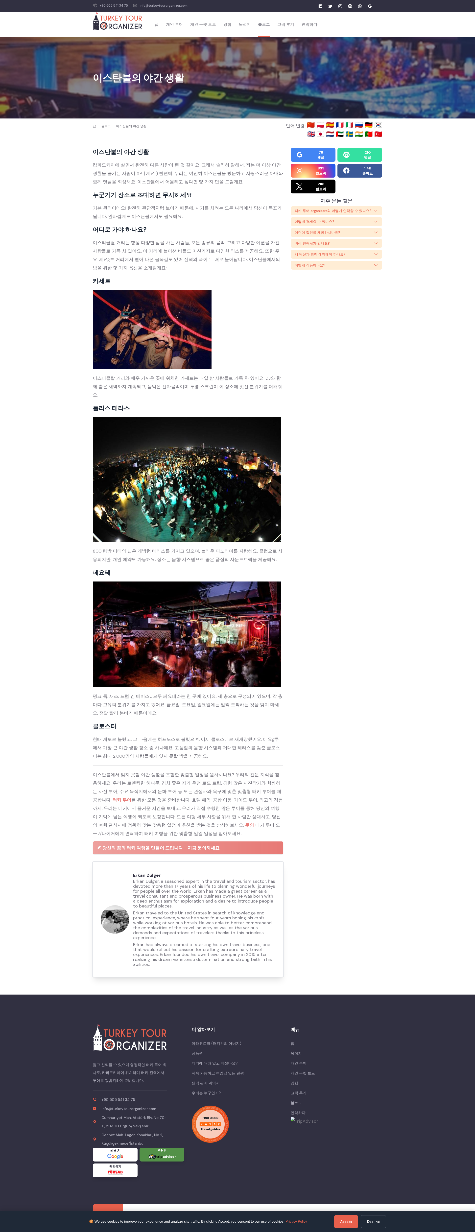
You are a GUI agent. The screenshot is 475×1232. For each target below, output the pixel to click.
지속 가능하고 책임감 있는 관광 (218, 1073)
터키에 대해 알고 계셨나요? (215, 1063)
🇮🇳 (360, 134)
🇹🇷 (378, 134)
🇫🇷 (340, 125)
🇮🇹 (350, 125)
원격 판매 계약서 (206, 1083)
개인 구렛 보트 (203, 24)
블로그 (264, 24)
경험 (227, 24)
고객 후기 (285, 24)
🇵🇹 (369, 134)
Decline (373, 1222)
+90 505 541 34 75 (114, 5)
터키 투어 (122, 800)
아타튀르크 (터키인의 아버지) (216, 1043)
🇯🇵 (321, 134)
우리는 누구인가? (206, 1093)
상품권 (197, 1053)
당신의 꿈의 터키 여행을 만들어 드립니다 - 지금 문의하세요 (160, 848)
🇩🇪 (369, 125)
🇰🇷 (378, 125)
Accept (346, 1222)
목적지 (245, 24)
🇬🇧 (311, 134)
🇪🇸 (331, 125)
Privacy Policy (296, 1221)
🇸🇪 (350, 134)
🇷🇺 (360, 125)
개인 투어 (174, 24)
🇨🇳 (311, 125)
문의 (249, 825)
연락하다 (309, 24)
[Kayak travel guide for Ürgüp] (237, 1124)
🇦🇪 (340, 134)
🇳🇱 (331, 134)
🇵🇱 (321, 125)
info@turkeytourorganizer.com (164, 5)
